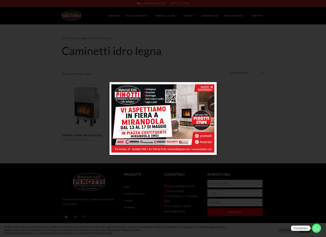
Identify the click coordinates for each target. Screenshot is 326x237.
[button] (211, 87)
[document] (163, 118)
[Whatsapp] (316, 228)
